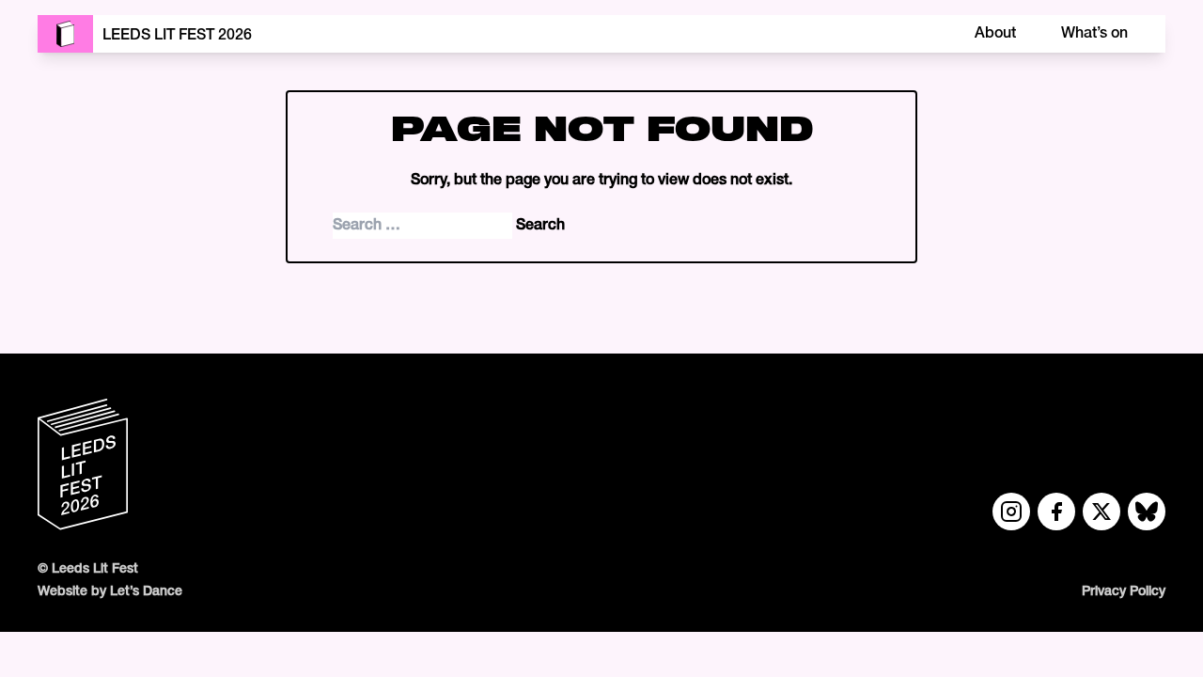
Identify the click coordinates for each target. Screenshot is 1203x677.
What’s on (1094, 33)
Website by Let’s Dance (110, 592)
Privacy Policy (1123, 592)
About (995, 33)
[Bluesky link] (1146, 511)
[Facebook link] (1056, 511)
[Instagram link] (1011, 511)
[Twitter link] (1101, 511)
